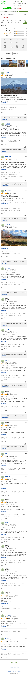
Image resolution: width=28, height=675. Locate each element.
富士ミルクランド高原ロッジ (7, 14)
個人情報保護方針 (17, 671)
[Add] (25, 15)
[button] (5, 63)
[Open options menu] (26, 73)
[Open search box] (2, 53)
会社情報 (9, 671)
